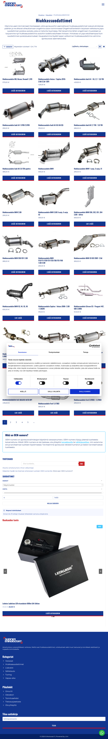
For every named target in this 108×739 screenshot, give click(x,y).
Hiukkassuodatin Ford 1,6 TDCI (48, 403)
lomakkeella (67, 442)
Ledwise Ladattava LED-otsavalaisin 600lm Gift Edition (21, 603)
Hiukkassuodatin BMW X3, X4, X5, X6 (15, 306)
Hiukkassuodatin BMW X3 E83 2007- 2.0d (88, 258)
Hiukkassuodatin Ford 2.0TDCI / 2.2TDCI (87, 400)
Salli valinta (54, 391)
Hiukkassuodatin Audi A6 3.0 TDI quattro (17, 168)
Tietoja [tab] (85, 352)
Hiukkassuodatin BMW (46, 168)
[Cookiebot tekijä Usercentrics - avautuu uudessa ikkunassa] (90, 346)
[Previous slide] (5, 571)
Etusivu (41, 15)
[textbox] (53, 485)
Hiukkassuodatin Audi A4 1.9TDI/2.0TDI (16, 125)
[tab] (52, 616)
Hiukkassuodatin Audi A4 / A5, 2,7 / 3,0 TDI (89, 79)
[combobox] (53, 484)
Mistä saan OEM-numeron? (63, 471)
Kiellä (23, 391)
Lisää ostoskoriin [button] (18, 90)
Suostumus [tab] (22, 352)
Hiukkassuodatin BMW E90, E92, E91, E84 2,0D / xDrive (88, 213)
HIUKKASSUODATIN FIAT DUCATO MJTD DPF (17, 400)
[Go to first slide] (100, 571)
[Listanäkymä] (103, 46)
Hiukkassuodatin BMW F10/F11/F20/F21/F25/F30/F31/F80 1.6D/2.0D (50, 260)
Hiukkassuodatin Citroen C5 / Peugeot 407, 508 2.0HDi (89, 307)
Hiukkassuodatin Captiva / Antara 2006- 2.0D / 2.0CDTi (54, 307)
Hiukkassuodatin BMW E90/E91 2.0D (15, 258)
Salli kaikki (84, 391)
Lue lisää (89, 224)
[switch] (42, 383)
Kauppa (49, 15)
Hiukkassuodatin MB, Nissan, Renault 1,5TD (17, 79)
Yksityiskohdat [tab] (54, 352)
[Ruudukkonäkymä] (99, 46)
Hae (81, 463)
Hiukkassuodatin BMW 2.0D (12, 212)
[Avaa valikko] (103, 4)
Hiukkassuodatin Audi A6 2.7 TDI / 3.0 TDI (88, 125)
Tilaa (54, 725)
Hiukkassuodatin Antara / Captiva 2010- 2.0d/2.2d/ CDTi (52, 80)
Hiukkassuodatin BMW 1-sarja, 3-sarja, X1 (88, 168)
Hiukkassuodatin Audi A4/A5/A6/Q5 (50, 125)
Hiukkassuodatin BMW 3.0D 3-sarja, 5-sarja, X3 (53, 213)
